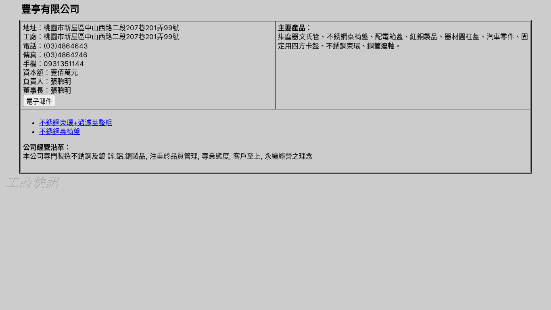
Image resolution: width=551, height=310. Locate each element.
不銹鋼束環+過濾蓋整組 (75, 123)
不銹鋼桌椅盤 (59, 132)
